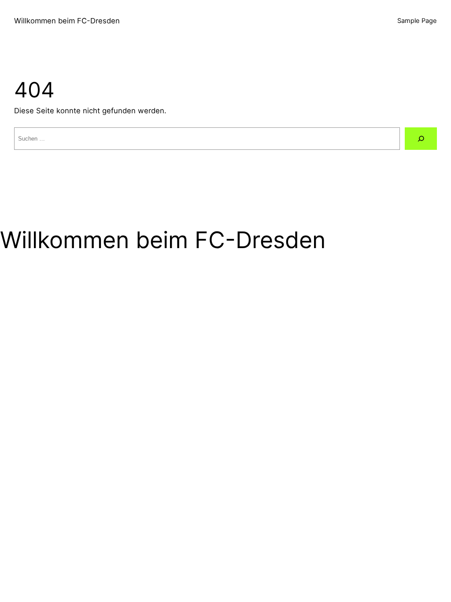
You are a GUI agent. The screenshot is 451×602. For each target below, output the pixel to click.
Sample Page (417, 21)
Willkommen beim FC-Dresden (67, 20)
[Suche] (421, 138)
